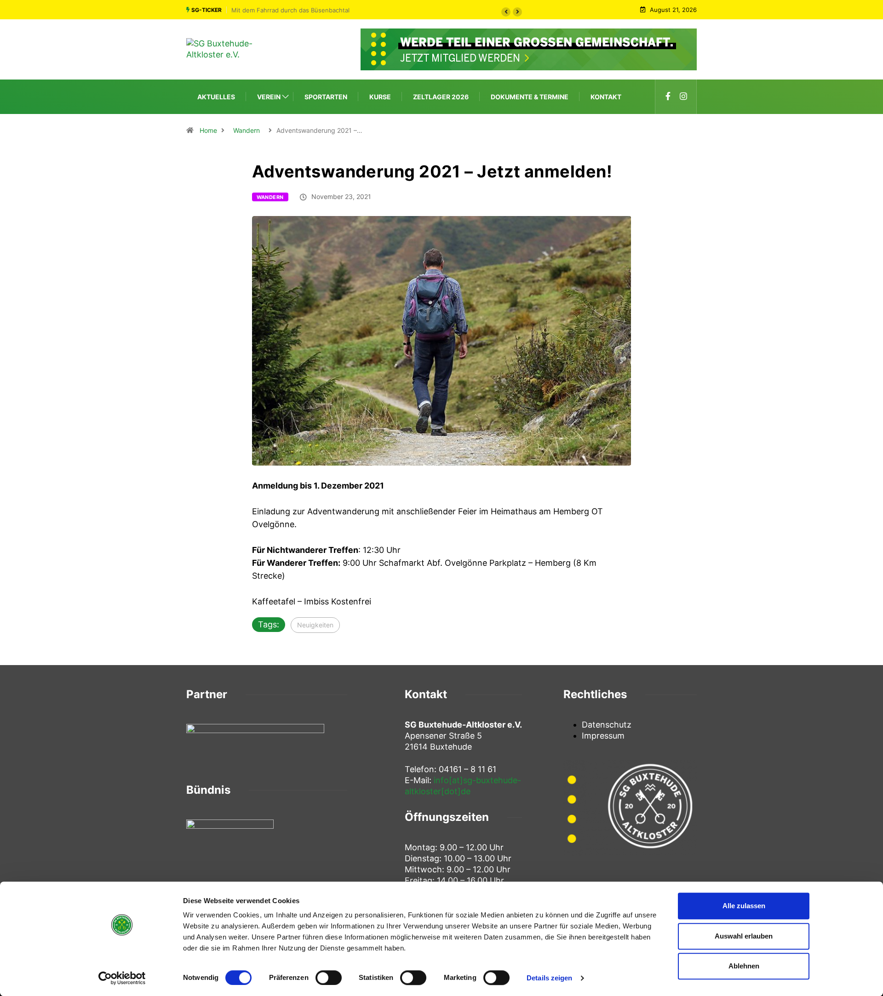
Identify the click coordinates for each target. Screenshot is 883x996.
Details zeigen (549, 978)
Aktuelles (216, 97)
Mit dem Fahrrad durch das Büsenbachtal (290, 10)
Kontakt (606, 97)
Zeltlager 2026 (441, 97)
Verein (269, 97)
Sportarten (325, 97)
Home (208, 130)
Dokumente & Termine (529, 97)
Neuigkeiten (315, 625)
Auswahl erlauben (744, 936)
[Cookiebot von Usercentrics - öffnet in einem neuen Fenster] (122, 978)
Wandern (246, 130)
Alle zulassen (743, 906)
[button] (505, 12)
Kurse (380, 97)
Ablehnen (743, 966)
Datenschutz (606, 724)
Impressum (603, 735)
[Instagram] (683, 97)
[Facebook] (668, 97)
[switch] (328, 977)
